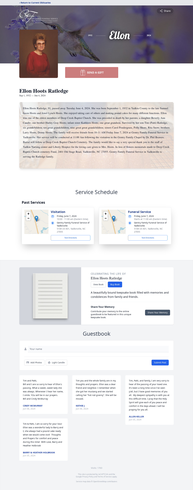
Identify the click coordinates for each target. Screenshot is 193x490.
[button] (36, 219)
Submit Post (160, 362)
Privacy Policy (88, 476)
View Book (98, 284)
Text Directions (70, 237)
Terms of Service (105, 476)
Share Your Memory (158, 312)
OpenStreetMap (99, 481)
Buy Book (115, 284)
